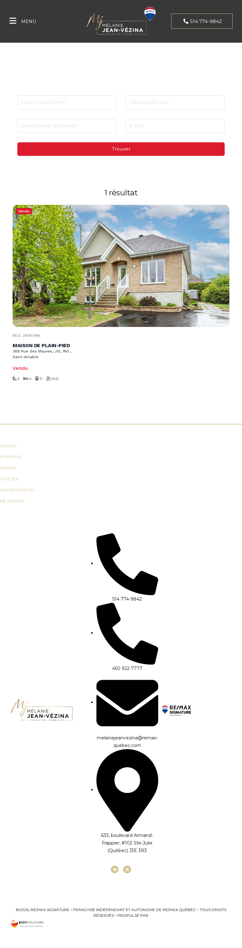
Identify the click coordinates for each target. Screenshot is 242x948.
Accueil (8, 445)
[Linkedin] (127, 869)
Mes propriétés (17, 490)
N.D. (56, 379)
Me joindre (12, 501)
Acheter (9, 479)
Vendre (8, 467)
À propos (10, 456)
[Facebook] (114, 869)
